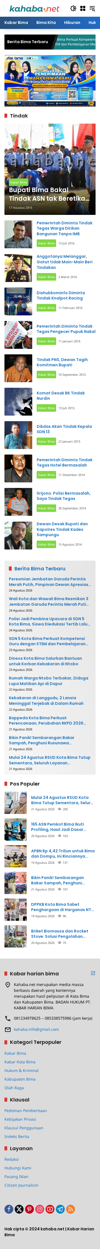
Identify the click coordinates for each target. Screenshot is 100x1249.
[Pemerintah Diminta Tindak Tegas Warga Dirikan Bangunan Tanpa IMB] (18, 234)
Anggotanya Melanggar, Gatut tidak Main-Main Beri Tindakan (64, 262)
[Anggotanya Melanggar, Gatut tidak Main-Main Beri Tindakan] (18, 268)
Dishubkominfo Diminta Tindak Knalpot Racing (61, 295)
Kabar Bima (18, 182)
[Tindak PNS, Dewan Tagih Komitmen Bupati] (18, 368)
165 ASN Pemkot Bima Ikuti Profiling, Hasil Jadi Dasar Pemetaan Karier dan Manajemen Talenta (57, 827)
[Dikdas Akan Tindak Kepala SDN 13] (18, 435)
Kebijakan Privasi (20, 1119)
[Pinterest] (29, 1209)
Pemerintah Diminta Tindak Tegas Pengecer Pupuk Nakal (66, 329)
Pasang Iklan (16, 1176)
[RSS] (70, 1209)
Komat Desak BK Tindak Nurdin (61, 395)
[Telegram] (60, 1209)
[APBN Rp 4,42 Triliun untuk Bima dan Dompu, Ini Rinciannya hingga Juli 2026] (15, 856)
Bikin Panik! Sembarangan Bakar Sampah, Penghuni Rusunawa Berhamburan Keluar (41, 740)
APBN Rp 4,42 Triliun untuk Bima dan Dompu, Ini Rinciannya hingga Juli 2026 (63, 853)
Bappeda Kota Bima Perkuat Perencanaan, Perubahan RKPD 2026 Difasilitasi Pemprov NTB (46, 720)
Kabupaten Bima (20, 1079)
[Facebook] (8, 1209)
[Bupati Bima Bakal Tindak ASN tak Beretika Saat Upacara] (50, 169)
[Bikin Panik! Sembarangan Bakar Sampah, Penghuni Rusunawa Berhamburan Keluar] (15, 883)
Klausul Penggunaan (23, 1127)
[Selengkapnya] (93, 973)
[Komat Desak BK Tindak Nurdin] (18, 402)
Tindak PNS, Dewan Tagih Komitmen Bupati (62, 362)
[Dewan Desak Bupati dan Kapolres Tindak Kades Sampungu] (18, 535)
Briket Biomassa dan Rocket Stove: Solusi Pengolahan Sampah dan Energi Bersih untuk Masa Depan (59, 934)
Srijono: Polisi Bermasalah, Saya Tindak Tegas (64, 496)
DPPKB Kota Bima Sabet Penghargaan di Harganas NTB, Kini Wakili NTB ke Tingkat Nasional (63, 907)
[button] (73, 8)
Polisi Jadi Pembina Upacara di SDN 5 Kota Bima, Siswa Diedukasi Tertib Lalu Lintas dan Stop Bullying (48, 621)
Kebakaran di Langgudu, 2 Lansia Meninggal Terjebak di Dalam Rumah (46, 700)
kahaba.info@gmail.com (36, 1029)
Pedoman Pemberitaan (25, 1110)
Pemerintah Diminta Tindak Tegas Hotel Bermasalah (64, 462)
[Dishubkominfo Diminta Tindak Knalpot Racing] (18, 301)
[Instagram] (39, 1209)
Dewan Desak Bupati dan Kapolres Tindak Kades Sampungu (62, 529)
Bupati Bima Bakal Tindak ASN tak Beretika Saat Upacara (47, 194)
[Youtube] (50, 1209)
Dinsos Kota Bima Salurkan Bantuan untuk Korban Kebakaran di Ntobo (45, 661)
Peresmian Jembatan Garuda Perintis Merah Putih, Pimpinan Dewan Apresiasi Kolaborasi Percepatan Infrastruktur (49, 581)
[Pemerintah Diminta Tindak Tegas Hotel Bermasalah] (18, 468)
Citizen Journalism (21, 1185)
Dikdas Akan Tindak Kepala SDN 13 (64, 429)
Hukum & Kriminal (21, 1070)
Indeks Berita (16, 1136)
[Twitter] (19, 1209)
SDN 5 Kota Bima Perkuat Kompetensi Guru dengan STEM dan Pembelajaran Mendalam (56, 41)
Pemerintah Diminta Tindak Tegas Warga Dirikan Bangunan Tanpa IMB (64, 228)
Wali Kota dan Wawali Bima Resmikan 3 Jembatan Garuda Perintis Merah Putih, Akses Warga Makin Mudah (49, 601)
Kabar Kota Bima (20, 1061)
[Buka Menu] (82, 8)
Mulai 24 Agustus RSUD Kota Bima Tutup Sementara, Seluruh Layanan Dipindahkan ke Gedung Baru (50, 760)
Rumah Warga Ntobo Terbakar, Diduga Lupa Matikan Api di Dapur (48, 681)
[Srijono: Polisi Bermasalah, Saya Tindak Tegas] (18, 502)
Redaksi (11, 1159)
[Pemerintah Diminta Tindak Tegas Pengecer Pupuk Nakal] (18, 335)
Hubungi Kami (17, 1168)
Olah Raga (14, 1087)
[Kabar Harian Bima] (34, 8)
